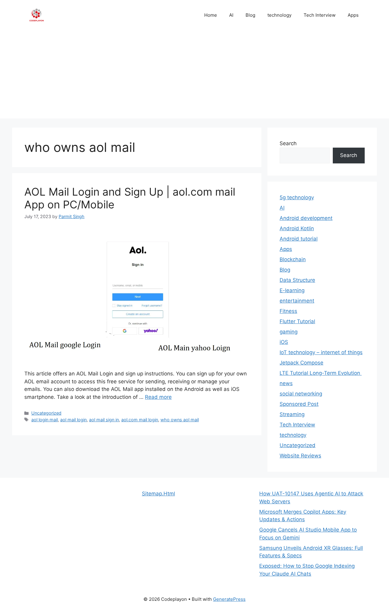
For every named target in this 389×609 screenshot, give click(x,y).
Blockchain (293, 259)
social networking (301, 394)
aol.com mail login (139, 419)
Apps (353, 15)
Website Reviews (300, 456)
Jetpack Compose (301, 363)
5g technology (297, 197)
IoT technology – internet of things (321, 352)
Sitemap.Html (158, 494)
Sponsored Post (299, 404)
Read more (158, 397)
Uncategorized (46, 413)
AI (231, 15)
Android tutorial (299, 239)
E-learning (292, 290)
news (286, 383)
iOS (284, 342)
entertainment (297, 301)
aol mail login (73, 419)
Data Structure (297, 280)
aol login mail (44, 419)
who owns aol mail (179, 419)
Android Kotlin (297, 228)
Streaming (292, 414)
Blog (250, 15)
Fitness (288, 311)
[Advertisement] (194, 75)
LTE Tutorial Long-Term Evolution (321, 373)
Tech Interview (320, 15)
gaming (289, 332)
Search (288, 143)
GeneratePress (229, 599)
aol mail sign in (104, 419)
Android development (306, 218)
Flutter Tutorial (297, 321)
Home (210, 15)
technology (279, 15)
